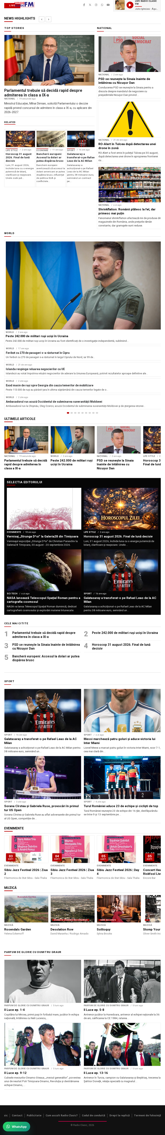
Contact (17, 1115)
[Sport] (93, 413)
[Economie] (79, 413)
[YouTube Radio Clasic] (108, 5)
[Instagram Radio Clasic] (96, 5)
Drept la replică (119, 1115)
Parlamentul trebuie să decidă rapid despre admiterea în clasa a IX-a (43, 635)
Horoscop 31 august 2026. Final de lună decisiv (121, 647)
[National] (71, 413)
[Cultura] (82, 413)
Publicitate (34, 1115)
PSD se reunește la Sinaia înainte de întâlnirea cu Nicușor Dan (46, 647)
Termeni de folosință (147, 1115)
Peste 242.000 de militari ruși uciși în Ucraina (125, 633)
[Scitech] (90, 413)
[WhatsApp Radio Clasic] (102, 5)
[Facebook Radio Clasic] (84, 5)
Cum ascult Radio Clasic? (62, 1115)
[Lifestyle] (86, 413)
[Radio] (97, 413)
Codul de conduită (93, 1115)
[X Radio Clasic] (90, 5)
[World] (75, 413)
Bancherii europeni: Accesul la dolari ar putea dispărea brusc (45, 658)
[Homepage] (68, 413)
